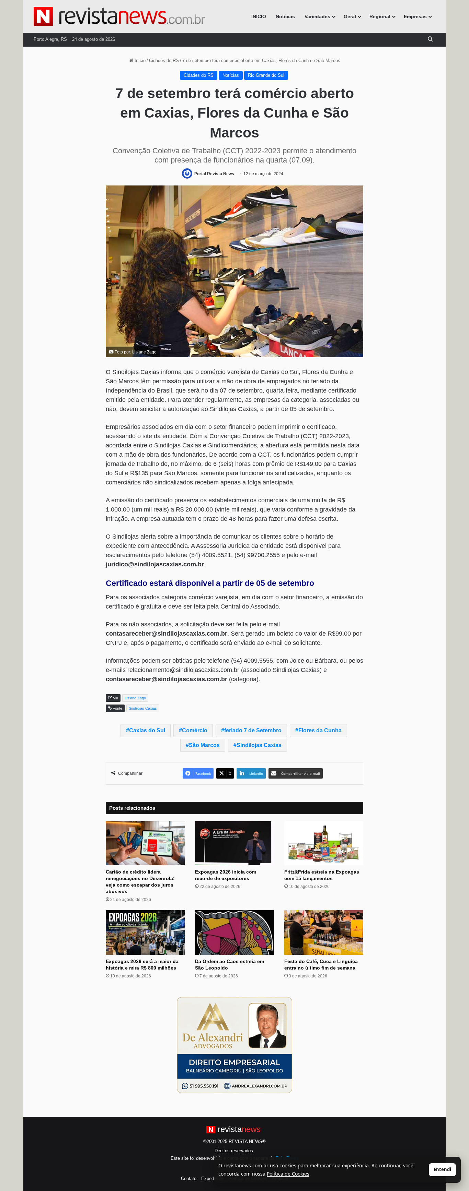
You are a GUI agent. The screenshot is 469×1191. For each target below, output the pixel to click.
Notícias (285, 16)
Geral (350, 16)
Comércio (194, 730)
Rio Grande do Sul (266, 75)
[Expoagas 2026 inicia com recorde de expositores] (234, 843)
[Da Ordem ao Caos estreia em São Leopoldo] (234, 932)
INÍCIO (258, 16)
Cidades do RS (164, 60)
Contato (188, 1178)
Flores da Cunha (320, 730)
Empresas (415, 16)
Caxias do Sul (147, 730)
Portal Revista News (214, 173)
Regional (379, 16)
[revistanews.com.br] (119, 16)
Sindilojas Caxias (259, 745)
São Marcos (204, 745)
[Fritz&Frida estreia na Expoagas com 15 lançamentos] (323, 843)
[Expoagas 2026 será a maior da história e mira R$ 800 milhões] (145, 932)
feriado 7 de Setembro (253, 730)
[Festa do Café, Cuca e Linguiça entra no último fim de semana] (323, 932)
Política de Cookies (288, 1173)
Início (139, 60)
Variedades (317, 16)
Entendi (442, 1169)
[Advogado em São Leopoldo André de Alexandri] (234, 1044)
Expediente (212, 1178)
